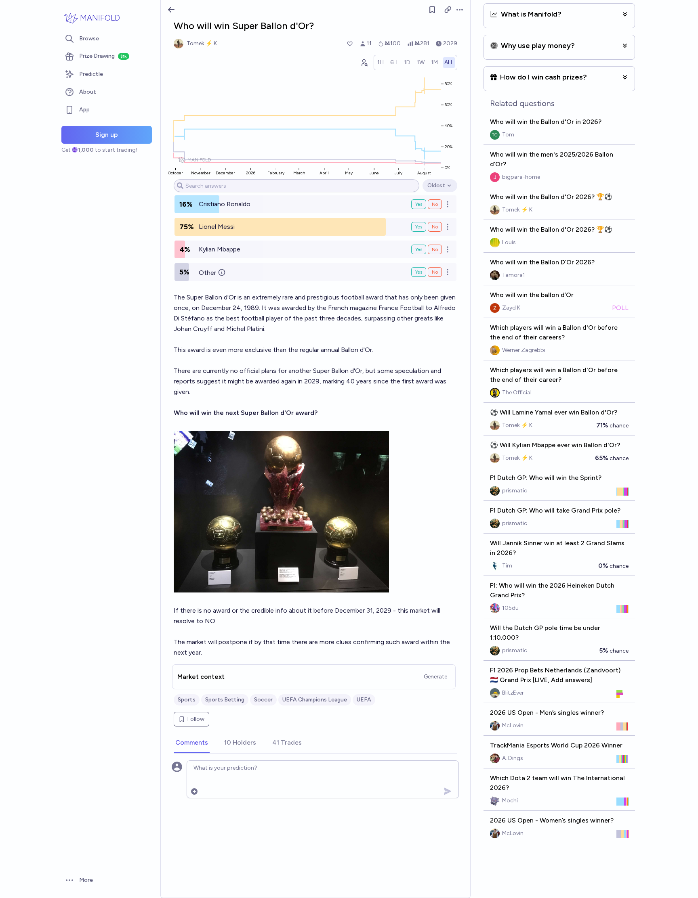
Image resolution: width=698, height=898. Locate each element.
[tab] (192, 743)
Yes (418, 204)
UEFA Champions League (314, 699)
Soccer (263, 699)
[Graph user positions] (364, 62)
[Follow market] (432, 9)
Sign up (106, 134)
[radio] (380, 62)
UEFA (364, 699)
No (435, 204)
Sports (187, 699)
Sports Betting (224, 699)
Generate (435, 676)
